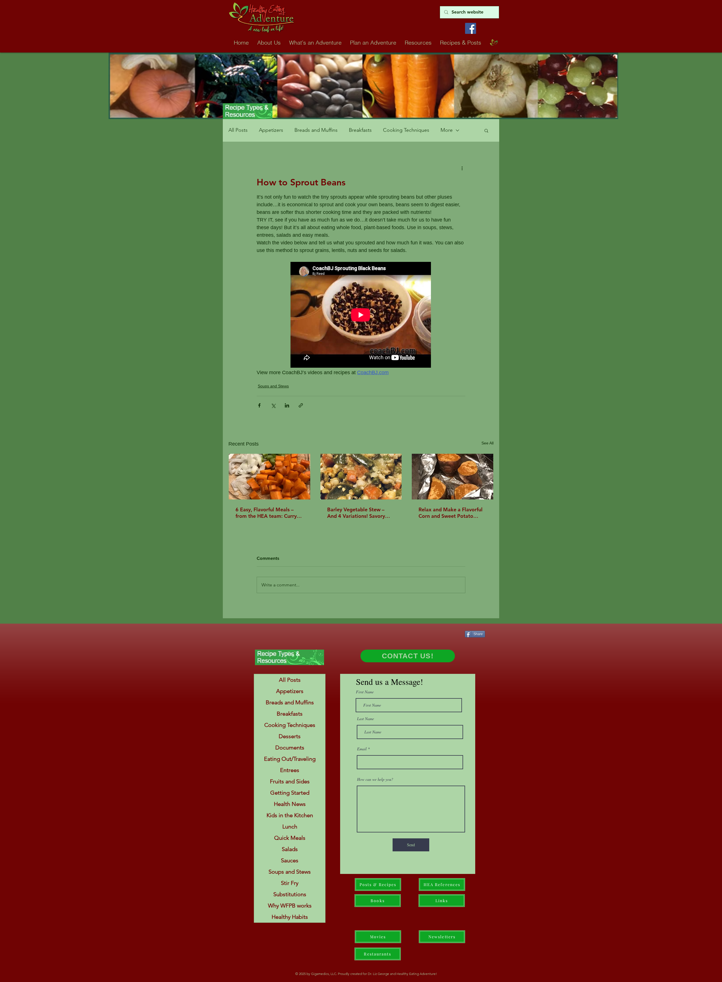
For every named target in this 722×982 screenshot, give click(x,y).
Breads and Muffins (316, 130)
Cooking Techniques (406, 130)
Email (362, 749)
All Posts (238, 130)
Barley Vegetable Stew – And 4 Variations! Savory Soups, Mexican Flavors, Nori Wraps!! (356, 512)
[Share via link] (300, 405)
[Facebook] (470, 28)
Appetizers (271, 130)
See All (487, 443)
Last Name (365, 719)
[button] (486, 130)
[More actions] (462, 168)
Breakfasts (360, 130)
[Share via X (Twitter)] (273, 405)
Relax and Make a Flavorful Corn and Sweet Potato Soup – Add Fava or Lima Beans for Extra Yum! (451, 512)
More (447, 130)
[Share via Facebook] (259, 405)
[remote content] (361, 315)
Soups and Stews (273, 386)
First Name (365, 692)
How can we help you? (375, 779)
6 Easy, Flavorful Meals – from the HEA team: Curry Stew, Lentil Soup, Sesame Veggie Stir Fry (266, 512)
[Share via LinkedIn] (287, 405)
